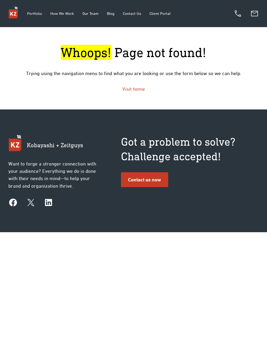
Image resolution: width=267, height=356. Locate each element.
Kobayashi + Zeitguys (55, 145)
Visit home (133, 89)
